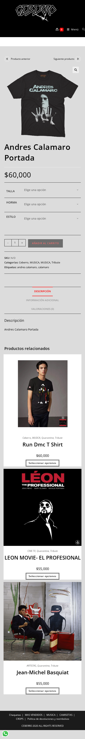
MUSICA (34, 262)
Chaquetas (15, 715)
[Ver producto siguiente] (78, 59)
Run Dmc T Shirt (43, 444)
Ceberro (23, 262)
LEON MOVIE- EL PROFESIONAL (43, 557)
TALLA (10, 191)
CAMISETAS (66, 715)
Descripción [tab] (42, 291)
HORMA (11, 202)
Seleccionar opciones (42, 463)
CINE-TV (31, 551)
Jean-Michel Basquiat (43, 672)
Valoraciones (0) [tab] (42, 309)
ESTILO (11, 217)
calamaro (43, 267)
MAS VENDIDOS (33, 715)
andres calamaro (27, 267)
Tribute (56, 262)
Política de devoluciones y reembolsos (48, 719)
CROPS (20, 719)
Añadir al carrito (45, 243)
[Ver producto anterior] (7, 59)
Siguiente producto (64, 59)
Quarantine (48, 437)
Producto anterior (20, 59)
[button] (76, 70)
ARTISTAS (31, 665)
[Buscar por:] (82, 29)
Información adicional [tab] (42, 300)
